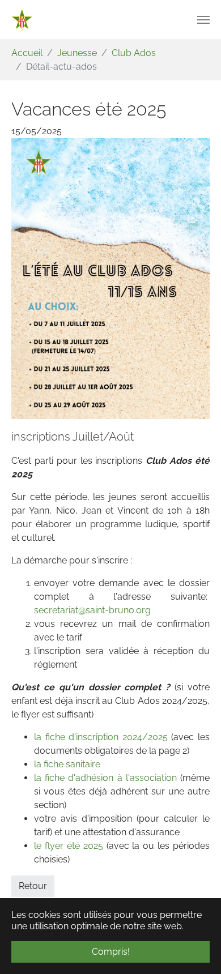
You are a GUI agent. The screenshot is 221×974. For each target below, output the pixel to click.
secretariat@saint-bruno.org (92, 610)
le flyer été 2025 (70, 845)
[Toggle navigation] (203, 19)
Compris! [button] (111, 951)
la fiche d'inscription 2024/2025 (101, 737)
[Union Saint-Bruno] (22, 20)
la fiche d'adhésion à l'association (105, 777)
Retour (33, 886)
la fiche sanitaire (67, 764)
